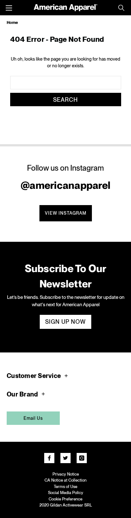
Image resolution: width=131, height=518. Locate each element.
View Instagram (65, 213)
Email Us (33, 418)
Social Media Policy (65, 492)
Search (121, 7)
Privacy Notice (65, 474)
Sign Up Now (65, 321)
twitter (65, 458)
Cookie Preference (65, 499)
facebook (49, 458)
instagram (82, 458)
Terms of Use (65, 486)
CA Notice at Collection (65, 480)
